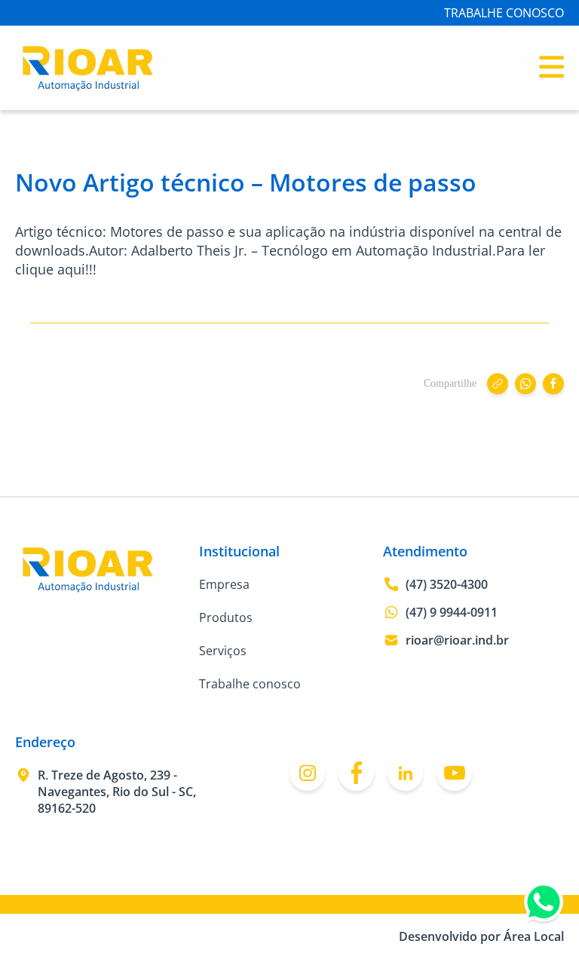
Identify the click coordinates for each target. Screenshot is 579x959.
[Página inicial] (88, 87)
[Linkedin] (405, 773)
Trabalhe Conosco (504, 13)
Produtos (226, 617)
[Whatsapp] (543, 905)
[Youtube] (454, 773)
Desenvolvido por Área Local (481, 936)
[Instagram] (307, 773)
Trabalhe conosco (250, 684)
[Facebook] (356, 773)
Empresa (224, 584)
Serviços (223, 650)
